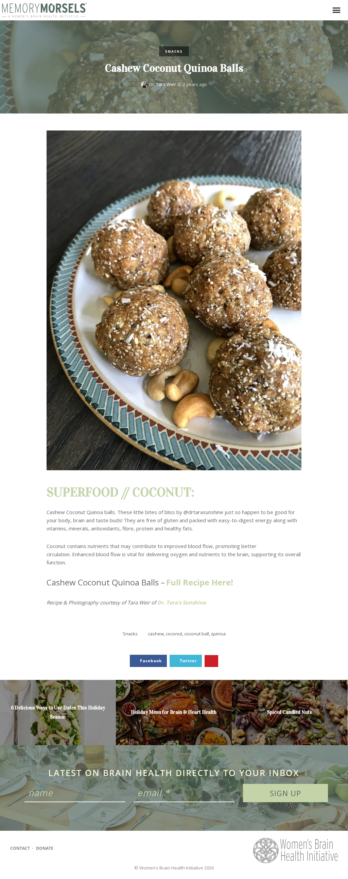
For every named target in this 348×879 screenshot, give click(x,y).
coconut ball (196, 634)
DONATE (44, 848)
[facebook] (62, 848)
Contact (20, 848)
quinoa (218, 634)
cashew (156, 634)
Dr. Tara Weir (162, 84)
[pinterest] (89, 848)
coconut (174, 634)
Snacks (174, 51)
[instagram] (76, 848)
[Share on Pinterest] (211, 661)
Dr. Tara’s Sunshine (181, 602)
